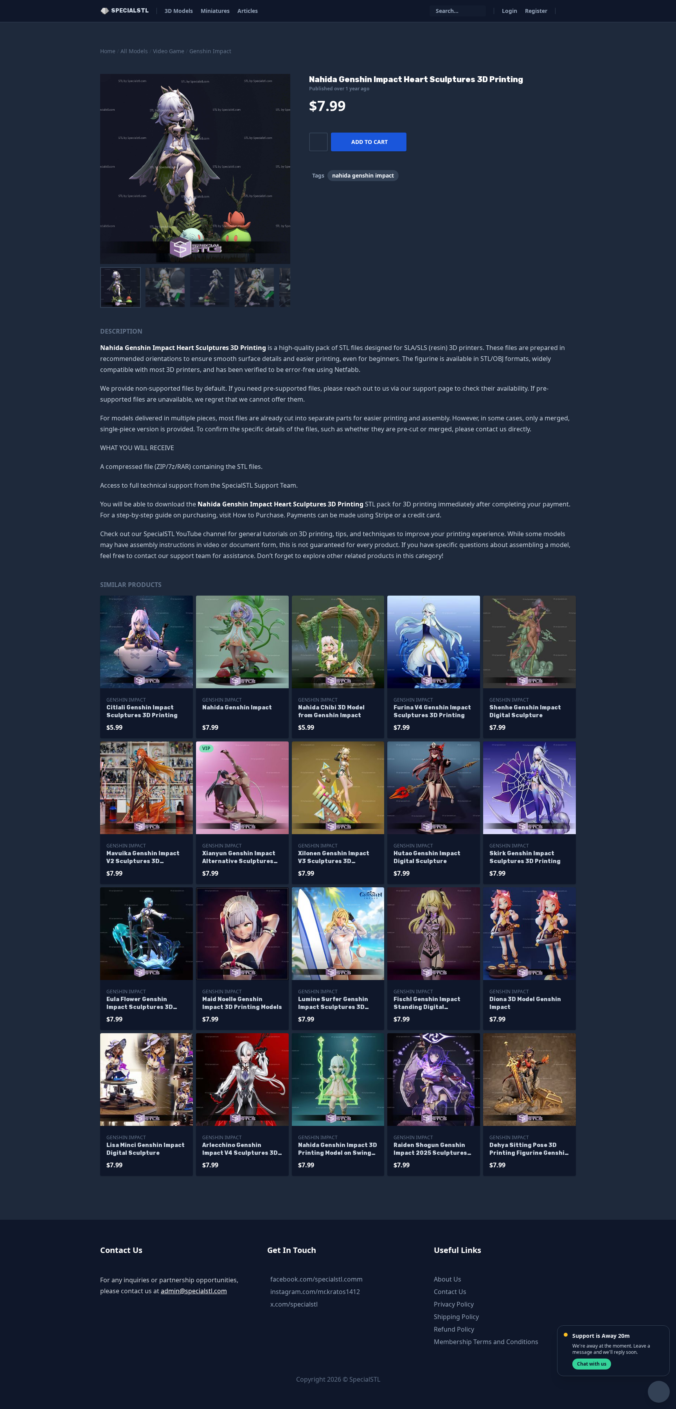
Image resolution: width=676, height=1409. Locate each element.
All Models (134, 51)
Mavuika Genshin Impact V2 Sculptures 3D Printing (143, 857)
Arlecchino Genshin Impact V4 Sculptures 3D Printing (240, 1149)
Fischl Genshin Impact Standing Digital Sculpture (427, 1003)
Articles (247, 10)
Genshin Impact (210, 51)
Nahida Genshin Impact (237, 707)
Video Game (168, 51)
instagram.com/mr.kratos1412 (315, 1291)
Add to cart (369, 141)
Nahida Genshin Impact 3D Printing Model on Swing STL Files (337, 1149)
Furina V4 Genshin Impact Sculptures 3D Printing (432, 711)
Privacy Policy (454, 1304)
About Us (447, 1279)
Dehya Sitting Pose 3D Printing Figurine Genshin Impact (528, 1149)
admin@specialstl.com (194, 1291)
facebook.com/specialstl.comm (316, 1279)
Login (509, 10)
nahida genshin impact (363, 175)
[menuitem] (120, 287)
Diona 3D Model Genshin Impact (525, 1003)
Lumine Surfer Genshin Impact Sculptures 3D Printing (333, 1003)
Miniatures (215, 10)
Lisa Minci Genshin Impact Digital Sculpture (145, 1149)
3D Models (179, 10)
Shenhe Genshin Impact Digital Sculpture (525, 711)
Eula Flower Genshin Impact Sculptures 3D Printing (139, 1003)
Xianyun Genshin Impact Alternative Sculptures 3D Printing (238, 857)
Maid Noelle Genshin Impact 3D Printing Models (242, 1003)
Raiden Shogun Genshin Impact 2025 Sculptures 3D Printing (430, 1149)
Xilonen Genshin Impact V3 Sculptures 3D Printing (333, 857)
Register (536, 10)
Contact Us (450, 1291)
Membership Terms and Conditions (486, 1341)
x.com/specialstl (294, 1304)
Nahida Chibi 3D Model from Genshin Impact (331, 711)
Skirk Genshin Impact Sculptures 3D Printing (525, 857)
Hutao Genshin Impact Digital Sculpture (427, 857)
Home (107, 51)
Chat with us (591, 1364)
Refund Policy (454, 1329)
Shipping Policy (456, 1316)
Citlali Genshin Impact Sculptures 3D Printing (142, 711)
